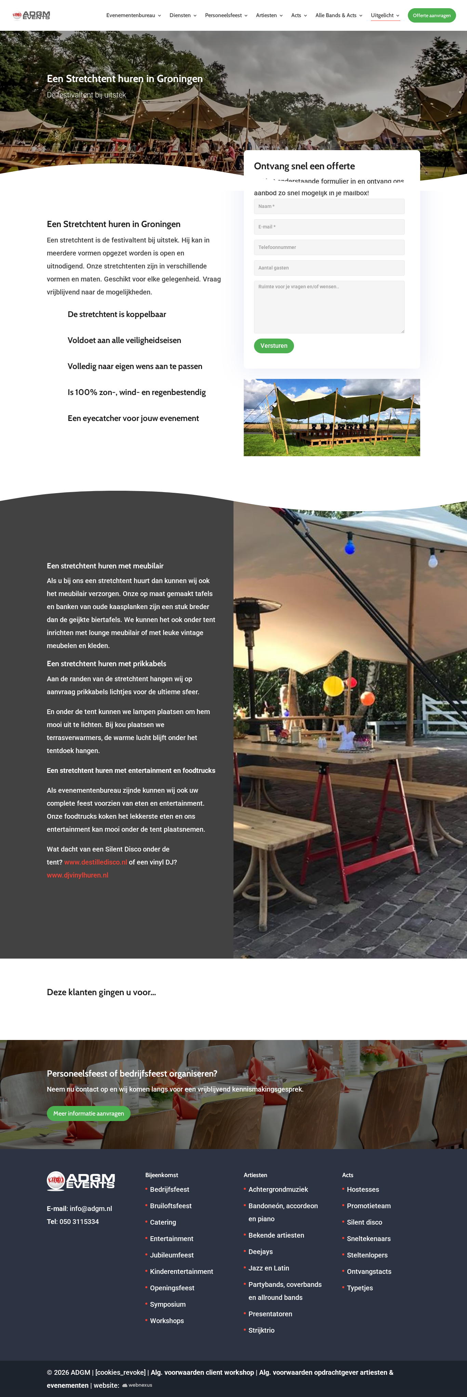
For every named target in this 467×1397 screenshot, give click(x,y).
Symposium (168, 1304)
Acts (296, 15)
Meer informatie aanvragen (88, 1113)
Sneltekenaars (369, 1239)
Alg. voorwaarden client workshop (202, 1372)
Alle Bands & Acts (336, 15)
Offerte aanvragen (432, 15)
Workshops (167, 1321)
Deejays (261, 1252)
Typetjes (360, 1288)
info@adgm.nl (91, 1208)
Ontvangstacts (369, 1271)
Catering (163, 1222)
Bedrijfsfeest (169, 1189)
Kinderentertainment (181, 1271)
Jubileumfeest (172, 1255)
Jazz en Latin (269, 1268)
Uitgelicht (382, 15)
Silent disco (364, 1222)
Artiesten (266, 15)
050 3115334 (79, 1221)
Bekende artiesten (276, 1235)
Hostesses (363, 1189)
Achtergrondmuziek (278, 1189)
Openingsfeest (172, 1288)
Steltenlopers (367, 1255)
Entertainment (172, 1239)
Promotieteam (369, 1206)
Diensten (180, 15)
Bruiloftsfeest (171, 1206)
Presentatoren (270, 1314)
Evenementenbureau (130, 15)
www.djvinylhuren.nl (77, 875)
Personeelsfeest (223, 15)
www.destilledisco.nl (95, 862)
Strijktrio (262, 1330)
